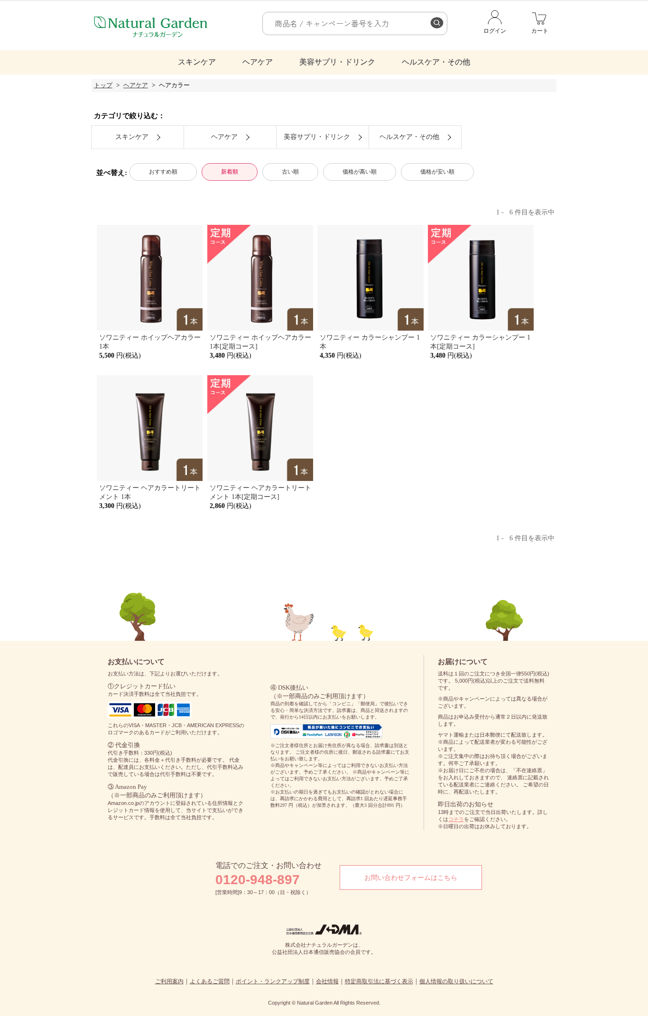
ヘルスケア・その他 (436, 62)
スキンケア (197, 62)
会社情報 (327, 981)
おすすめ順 (163, 172)
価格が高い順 (360, 172)
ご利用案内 (169, 981)
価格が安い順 (437, 172)
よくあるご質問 (210, 981)
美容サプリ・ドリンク (337, 62)
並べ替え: (111, 172)
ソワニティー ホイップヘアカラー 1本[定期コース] (260, 341)
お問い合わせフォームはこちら (410, 877)
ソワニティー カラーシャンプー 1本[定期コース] (480, 341)
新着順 (229, 172)
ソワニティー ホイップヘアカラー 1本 (150, 341)
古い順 (290, 172)
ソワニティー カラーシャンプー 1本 (370, 341)
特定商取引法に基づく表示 (379, 981)
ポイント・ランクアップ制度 (273, 981)
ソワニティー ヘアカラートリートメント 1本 (150, 492)
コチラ (456, 819)
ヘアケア (257, 62)
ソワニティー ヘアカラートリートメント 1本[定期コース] (260, 492)
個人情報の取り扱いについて (456, 981)
